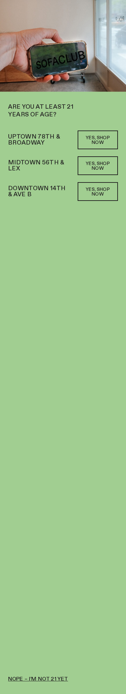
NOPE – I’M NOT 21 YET (38, 679)
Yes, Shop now (98, 140)
